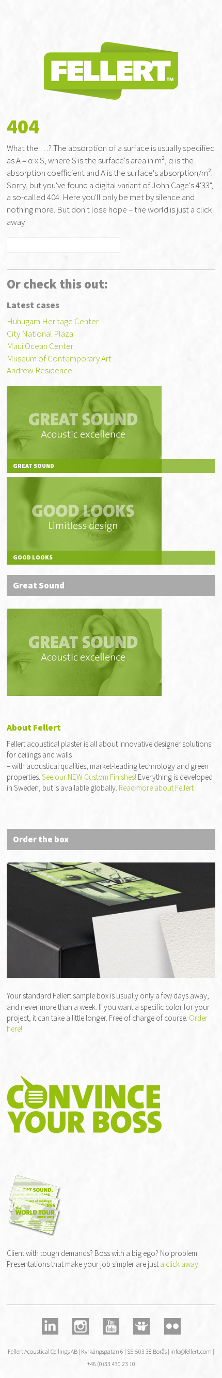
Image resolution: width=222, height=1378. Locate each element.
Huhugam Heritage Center (53, 321)
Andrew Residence (39, 370)
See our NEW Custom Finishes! (89, 777)
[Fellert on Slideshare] (141, 1325)
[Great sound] (84, 428)
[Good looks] (84, 519)
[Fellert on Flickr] (171, 1325)
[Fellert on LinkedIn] (49, 1325)
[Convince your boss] (111, 1109)
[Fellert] (111, 69)
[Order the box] (84, 651)
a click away (179, 1264)
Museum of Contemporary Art (59, 358)
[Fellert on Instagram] (80, 1325)
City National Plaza (40, 333)
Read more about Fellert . (158, 788)
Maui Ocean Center (40, 346)
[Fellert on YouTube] (111, 1325)
